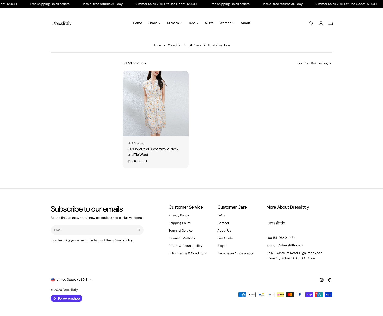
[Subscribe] (139, 230)
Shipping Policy (180, 223)
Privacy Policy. (124, 240)
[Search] (311, 23)
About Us (224, 230)
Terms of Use (102, 240)
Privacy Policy (179, 215)
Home (157, 45)
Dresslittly (70, 290)
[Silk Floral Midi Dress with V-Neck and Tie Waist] (156, 103)
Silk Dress (195, 45)
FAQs (221, 215)
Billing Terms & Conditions (188, 253)
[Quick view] (183, 79)
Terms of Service (181, 230)
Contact (223, 223)
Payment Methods (182, 238)
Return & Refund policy (185, 246)
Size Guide (225, 238)
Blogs (221, 246)
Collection (174, 45)
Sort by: (303, 63)
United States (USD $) (72, 279)
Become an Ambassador (235, 253)
